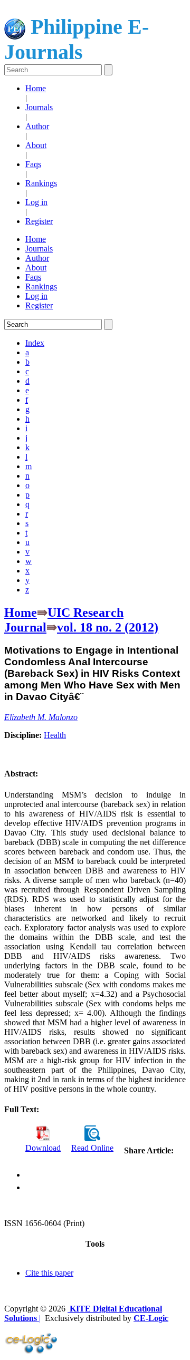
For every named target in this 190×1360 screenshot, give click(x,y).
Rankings (41, 183)
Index (34, 342)
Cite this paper (49, 1272)
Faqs (33, 164)
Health (55, 735)
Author (37, 126)
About (35, 145)
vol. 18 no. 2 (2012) (107, 627)
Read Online (92, 1147)
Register (39, 221)
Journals (39, 107)
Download (43, 1147)
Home (35, 88)
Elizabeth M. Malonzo (41, 717)
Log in (36, 202)
